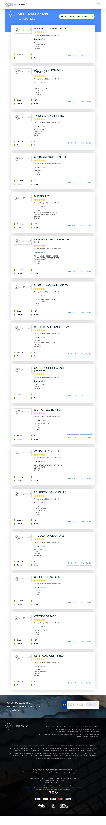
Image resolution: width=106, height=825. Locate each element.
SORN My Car (17, 755)
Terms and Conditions (64, 729)
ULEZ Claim (38, 755)
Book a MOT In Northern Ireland (52, 751)
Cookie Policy (78, 727)
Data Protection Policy (92, 727)
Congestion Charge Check (34, 748)
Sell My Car (80, 753)
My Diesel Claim (92, 753)
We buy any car (13, 746)
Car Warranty (51, 746)
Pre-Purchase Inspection (65, 746)
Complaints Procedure (92, 732)
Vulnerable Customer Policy (90, 734)
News (59, 727)
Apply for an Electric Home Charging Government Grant (54, 758)
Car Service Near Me (21, 751)
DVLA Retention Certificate (88, 748)
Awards (87, 729)
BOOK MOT (73, 56)
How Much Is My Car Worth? (87, 755)
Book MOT (70, 753)
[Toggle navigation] (98, 4)
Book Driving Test (81, 746)
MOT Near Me (35, 751)
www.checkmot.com (38, 786)
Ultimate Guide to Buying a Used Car (33, 746)
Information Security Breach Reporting (70, 732)
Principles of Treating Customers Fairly (87, 736)
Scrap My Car (28, 755)
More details (86, 56)
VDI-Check (45, 753)
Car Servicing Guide (71, 751)
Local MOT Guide (17, 753)
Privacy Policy (50, 727)
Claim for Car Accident (32, 753)
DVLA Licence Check (58, 753)
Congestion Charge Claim (53, 755)
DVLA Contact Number (52, 748)
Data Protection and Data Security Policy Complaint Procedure (60, 734)
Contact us (95, 729)
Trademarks (78, 729)
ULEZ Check (93, 746)
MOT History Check (70, 755)
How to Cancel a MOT (86, 751)
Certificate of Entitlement (69, 748)
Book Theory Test (17, 748)
